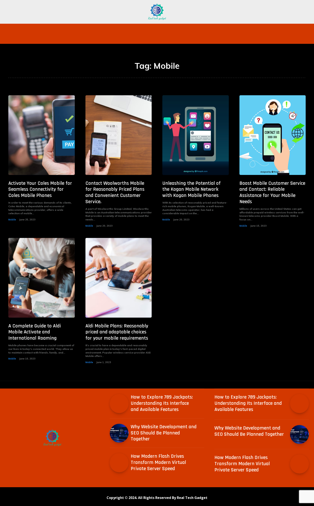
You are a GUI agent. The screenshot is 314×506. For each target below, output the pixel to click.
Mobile (12, 219)
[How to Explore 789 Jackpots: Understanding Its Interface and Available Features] (119, 403)
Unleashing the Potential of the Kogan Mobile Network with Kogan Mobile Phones (191, 189)
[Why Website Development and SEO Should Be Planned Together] (119, 433)
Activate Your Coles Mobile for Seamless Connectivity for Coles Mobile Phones (40, 189)
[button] (246, 29)
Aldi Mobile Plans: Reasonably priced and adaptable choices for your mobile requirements (116, 332)
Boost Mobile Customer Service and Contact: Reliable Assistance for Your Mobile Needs (272, 192)
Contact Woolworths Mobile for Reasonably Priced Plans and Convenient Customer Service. (114, 192)
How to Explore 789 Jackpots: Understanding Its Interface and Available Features (162, 403)
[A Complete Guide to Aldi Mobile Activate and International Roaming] (41, 278)
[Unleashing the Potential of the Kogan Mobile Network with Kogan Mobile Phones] (195, 135)
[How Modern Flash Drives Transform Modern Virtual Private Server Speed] (119, 462)
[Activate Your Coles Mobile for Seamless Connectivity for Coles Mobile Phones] (41, 135)
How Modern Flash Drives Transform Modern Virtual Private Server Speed (158, 462)
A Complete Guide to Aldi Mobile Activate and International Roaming (34, 332)
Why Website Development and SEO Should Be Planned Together (164, 433)
